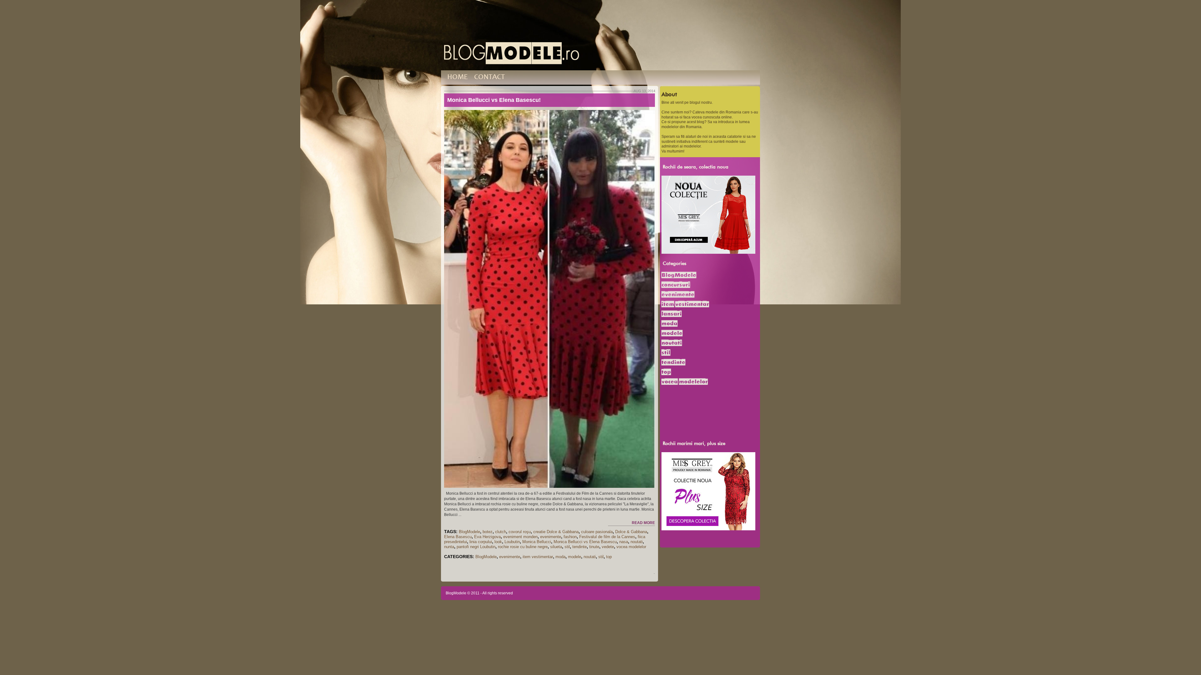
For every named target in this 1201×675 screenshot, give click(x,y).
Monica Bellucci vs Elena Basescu (585, 541)
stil (567, 546)
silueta (556, 546)
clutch (500, 531)
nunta (449, 546)
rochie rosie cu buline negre (523, 546)
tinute (594, 546)
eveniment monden (520, 536)
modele (574, 556)
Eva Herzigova (487, 536)
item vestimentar (538, 556)
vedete (608, 546)
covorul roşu (520, 531)
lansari (671, 314)
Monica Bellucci (536, 541)
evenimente (550, 536)
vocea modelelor (631, 546)
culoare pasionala (597, 531)
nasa (623, 541)
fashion (570, 536)
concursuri (675, 285)
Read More (643, 523)
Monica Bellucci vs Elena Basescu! (494, 100)
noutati (637, 541)
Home (457, 77)
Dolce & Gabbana (631, 531)
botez (488, 531)
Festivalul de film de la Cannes (607, 536)
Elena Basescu (458, 536)
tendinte (579, 546)
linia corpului (480, 541)
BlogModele (469, 531)
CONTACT (489, 77)
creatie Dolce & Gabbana (556, 531)
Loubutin (512, 541)
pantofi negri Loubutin (476, 546)
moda (560, 556)
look (498, 541)
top (609, 556)
